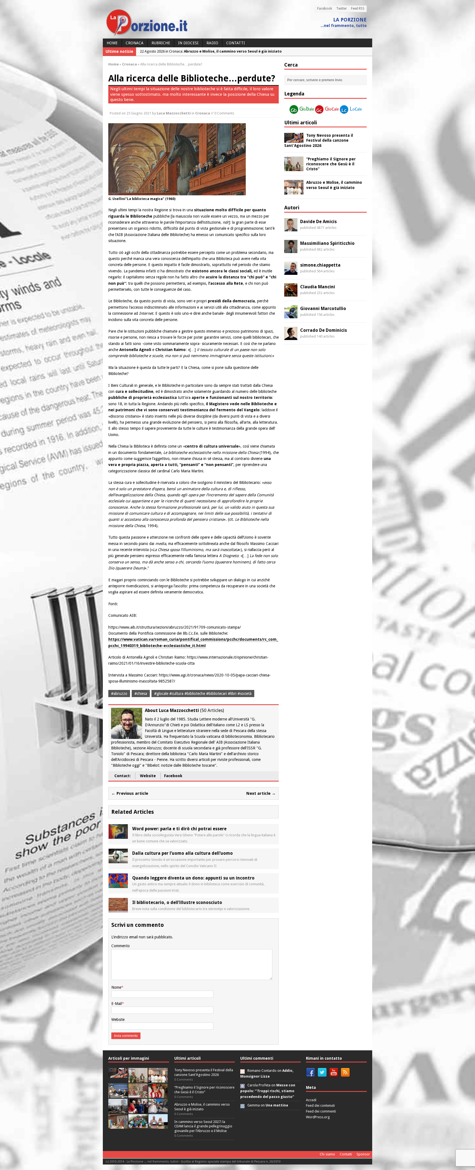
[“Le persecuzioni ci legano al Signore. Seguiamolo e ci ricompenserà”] (138, 1095)
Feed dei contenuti (320, 1105)
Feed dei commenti (321, 1111)
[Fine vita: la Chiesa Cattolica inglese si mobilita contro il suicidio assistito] (138, 1110)
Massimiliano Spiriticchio (327, 243)
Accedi (311, 1100)
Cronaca (134, 43)
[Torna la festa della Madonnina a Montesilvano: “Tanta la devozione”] (158, 1110)
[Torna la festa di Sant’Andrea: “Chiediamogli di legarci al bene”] (118, 1126)
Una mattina (277, 1105)
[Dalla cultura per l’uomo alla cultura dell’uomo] (118, 860)
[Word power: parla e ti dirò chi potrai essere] (118, 835)
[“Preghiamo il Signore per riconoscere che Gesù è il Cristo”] (293, 168)
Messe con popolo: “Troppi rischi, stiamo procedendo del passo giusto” (267, 1091)
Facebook (324, 8)
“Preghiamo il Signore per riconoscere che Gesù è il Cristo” (331, 164)
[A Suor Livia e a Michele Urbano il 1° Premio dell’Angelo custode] (158, 1126)
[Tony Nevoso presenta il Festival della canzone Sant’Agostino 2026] (293, 140)
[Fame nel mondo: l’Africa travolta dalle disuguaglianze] (138, 1126)
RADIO (212, 43)
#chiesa (140, 693)
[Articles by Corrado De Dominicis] (290, 337)
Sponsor (363, 1154)
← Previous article (129, 793)
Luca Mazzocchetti (174, 113)
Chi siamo (327, 1154)
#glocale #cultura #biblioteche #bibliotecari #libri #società (203, 693)
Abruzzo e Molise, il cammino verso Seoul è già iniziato (202, 1106)
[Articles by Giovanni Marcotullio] (290, 315)
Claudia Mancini (317, 286)
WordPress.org (318, 1117)
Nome (116, 987)
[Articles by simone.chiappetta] (290, 271)
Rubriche (160, 43)
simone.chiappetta (320, 265)
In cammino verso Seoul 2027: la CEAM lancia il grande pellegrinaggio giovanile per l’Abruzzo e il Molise (203, 1126)
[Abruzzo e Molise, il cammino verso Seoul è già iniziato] (293, 191)
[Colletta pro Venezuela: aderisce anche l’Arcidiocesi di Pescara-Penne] (118, 1110)
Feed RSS (357, 8)
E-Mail (116, 1003)
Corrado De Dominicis (323, 330)
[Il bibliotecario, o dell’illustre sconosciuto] (118, 909)
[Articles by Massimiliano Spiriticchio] (290, 250)
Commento (120, 946)
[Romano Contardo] (242, 1070)
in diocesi (188, 43)
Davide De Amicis (318, 221)
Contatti (235, 43)
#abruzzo (119, 693)
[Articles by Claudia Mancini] (290, 293)
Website (148, 776)
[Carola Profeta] (242, 1085)
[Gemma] (242, 1105)
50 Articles (212, 710)
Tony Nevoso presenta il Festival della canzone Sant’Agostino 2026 (318, 140)
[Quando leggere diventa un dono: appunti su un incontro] (118, 885)
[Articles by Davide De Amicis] (290, 228)
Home (112, 43)
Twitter (341, 8)
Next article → (261, 793)
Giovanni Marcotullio (323, 308)
